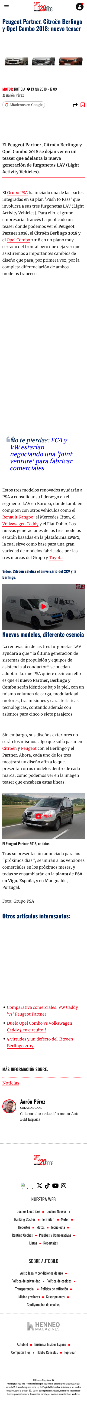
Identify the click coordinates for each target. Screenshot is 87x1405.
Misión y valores (29, 1296)
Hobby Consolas (47, 1352)
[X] (39, 1186)
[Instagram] (63, 1186)
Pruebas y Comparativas (55, 1235)
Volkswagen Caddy (20, 523)
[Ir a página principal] (43, 6)
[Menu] (6, 6)
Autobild (22, 1344)
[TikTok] (47, 1186)
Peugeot (29, 748)
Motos (40, 1227)
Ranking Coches (24, 1219)
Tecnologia (58, 1227)
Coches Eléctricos (28, 1211)
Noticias (10, 1083)
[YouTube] (55, 1186)
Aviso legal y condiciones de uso (41, 1273)
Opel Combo (18, 239)
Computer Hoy (21, 1352)
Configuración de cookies (43, 1304)
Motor (7, 89)
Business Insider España (50, 1344)
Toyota (56, 557)
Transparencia (25, 1289)
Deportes (24, 1227)
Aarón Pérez (15, 95)
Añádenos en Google (26, 105)
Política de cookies (59, 1281)
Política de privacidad (26, 1281)
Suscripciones (55, 1296)
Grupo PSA (17, 192)
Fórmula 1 (48, 1219)
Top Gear (70, 1352)
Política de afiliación (54, 1289)
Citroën (9, 748)
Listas (33, 1243)
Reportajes (50, 1243)
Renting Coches (22, 1235)
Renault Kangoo (17, 517)
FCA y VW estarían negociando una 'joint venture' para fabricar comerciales (41, 454)
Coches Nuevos (56, 1211)
